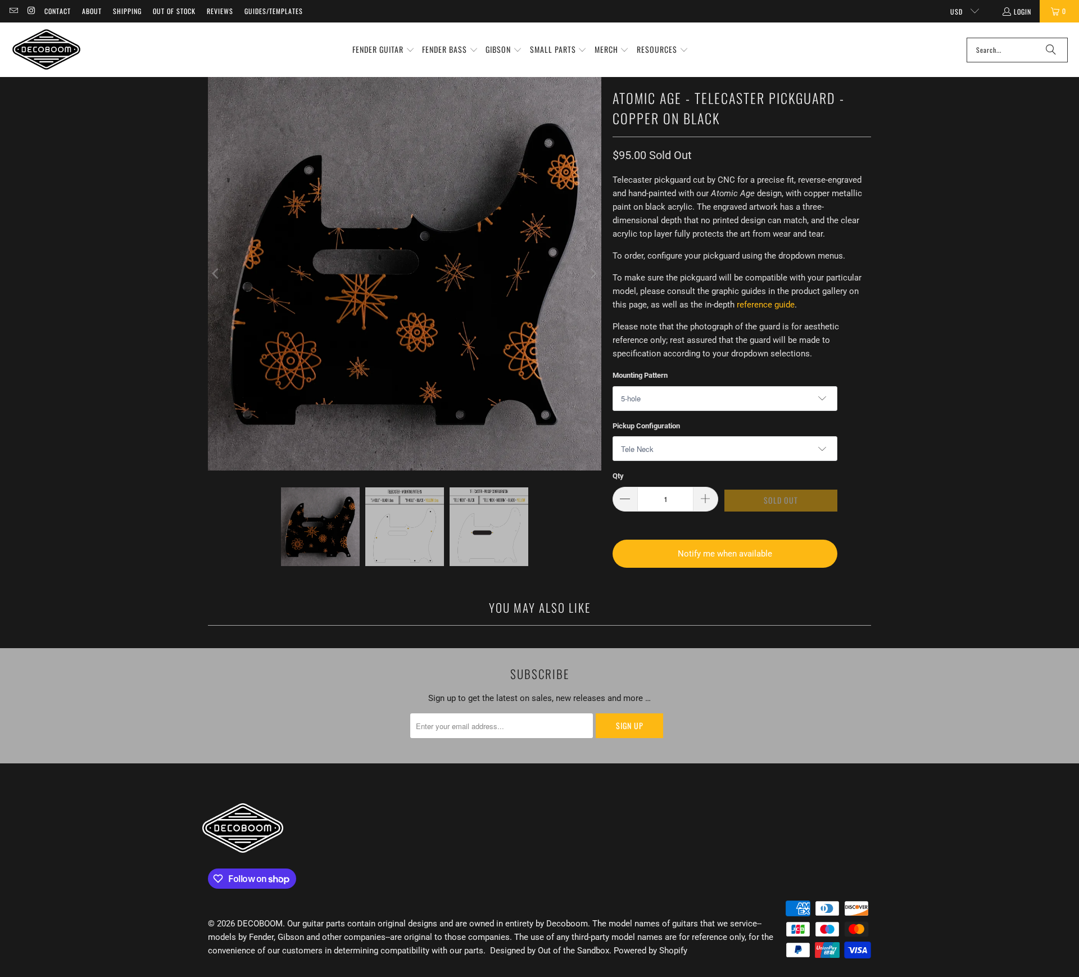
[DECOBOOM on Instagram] (30, 11)
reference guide (766, 305)
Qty (618, 476)
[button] (383, 50)
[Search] (1051, 50)
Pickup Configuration (646, 426)
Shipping (127, 11)
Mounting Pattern (640, 375)
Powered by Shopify (650, 951)
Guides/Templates (273, 11)
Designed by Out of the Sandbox (549, 951)
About (92, 11)
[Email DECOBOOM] (13, 11)
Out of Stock (174, 11)
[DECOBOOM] (46, 49)
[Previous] (216, 274)
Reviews (220, 11)
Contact (57, 11)
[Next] (593, 274)
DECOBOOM (260, 924)
